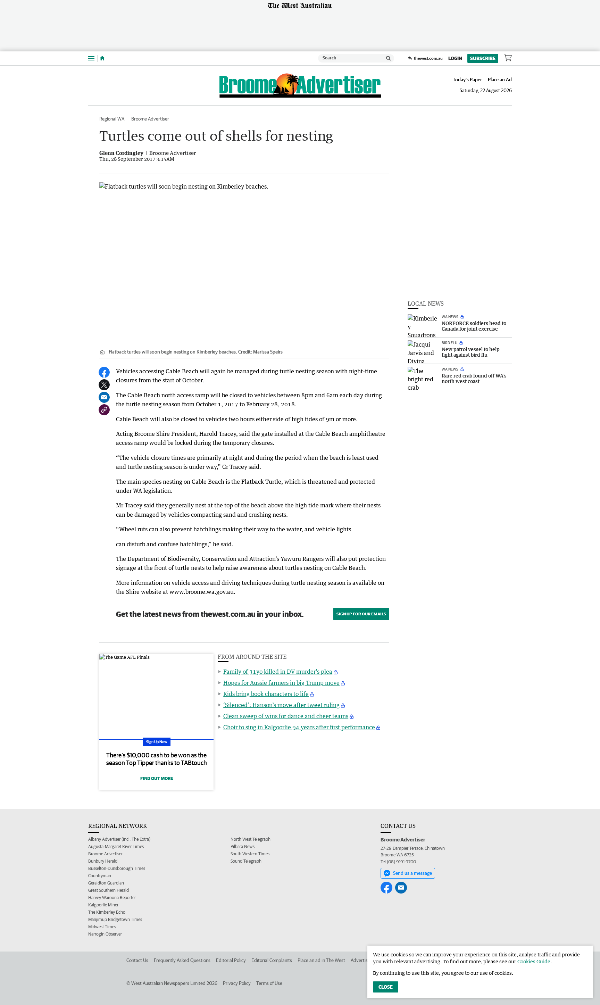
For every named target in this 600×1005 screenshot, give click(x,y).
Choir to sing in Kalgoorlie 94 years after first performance (299, 727)
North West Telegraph (250, 839)
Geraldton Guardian (106, 883)
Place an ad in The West (321, 960)
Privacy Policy (237, 983)
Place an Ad (500, 79)
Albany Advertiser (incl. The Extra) (119, 839)
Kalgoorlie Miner (103, 904)
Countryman (99, 875)
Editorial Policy (231, 960)
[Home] (102, 58)
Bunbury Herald (102, 861)
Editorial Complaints (271, 960)
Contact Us (137, 960)
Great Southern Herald (108, 890)
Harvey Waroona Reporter (112, 897)
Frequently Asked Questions (182, 960)
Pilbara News (243, 846)
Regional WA (111, 119)
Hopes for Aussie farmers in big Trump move (281, 682)
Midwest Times (102, 926)
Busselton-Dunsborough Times (116, 868)
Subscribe (482, 58)
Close (385, 987)
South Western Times (250, 853)
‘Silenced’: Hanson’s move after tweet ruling (281, 704)
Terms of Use (269, 983)
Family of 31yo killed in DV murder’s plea (277, 671)
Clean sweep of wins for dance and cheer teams (285, 716)
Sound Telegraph (246, 861)
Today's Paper (467, 79)
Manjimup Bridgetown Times (115, 919)
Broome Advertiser (150, 119)
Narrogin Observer (105, 934)
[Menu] (91, 58)
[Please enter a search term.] (388, 58)
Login (455, 58)
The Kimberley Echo (106, 912)
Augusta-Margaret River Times (116, 846)
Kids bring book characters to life (266, 693)
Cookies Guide (533, 961)
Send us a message (412, 873)
